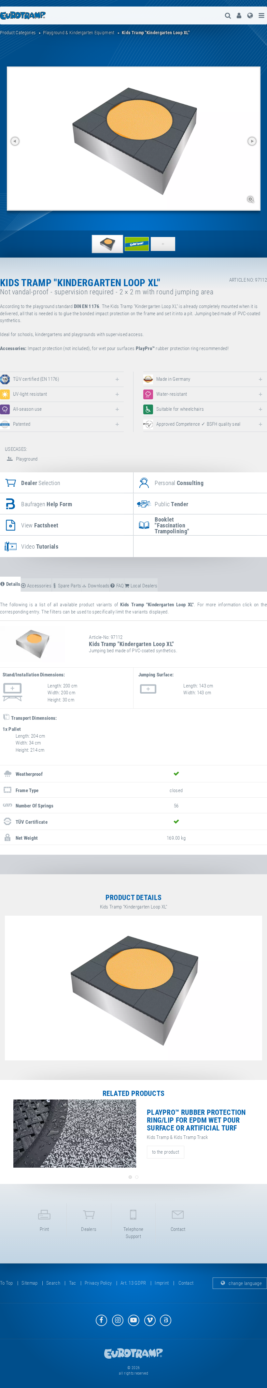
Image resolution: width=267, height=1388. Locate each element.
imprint (162, 1283)
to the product (165, 1152)
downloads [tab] (98, 586)
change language (245, 1283)
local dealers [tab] (144, 586)
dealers (88, 1229)
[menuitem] (239, 15)
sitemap (29, 1283)
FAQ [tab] (119, 586)
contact (178, 1229)
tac (72, 1283)
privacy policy (98, 1283)
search (53, 1283)
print (44, 1229)
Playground (26, 459)
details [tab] (12, 584)
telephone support (133, 1232)
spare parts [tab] (69, 586)
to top (6, 1283)
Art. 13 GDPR (133, 1283)
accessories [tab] (38, 586)
